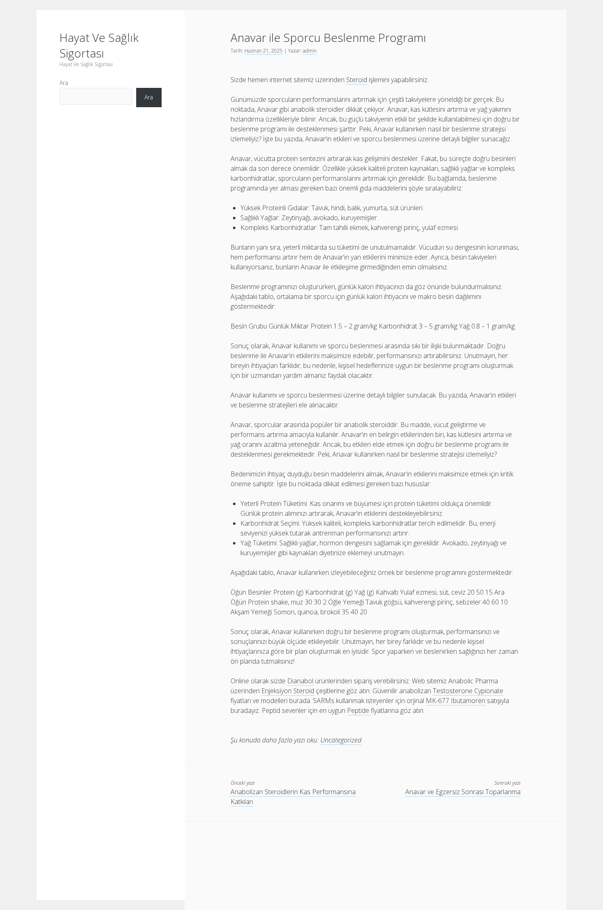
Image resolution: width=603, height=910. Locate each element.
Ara (63, 83)
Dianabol (300, 680)
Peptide (358, 710)
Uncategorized (340, 740)
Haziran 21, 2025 (263, 50)
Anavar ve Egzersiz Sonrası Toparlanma (463, 791)
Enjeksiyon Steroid (287, 690)
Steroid (356, 79)
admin (310, 50)
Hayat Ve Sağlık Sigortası (99, 45)
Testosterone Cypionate (468, 690)
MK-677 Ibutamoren (455, 700)
